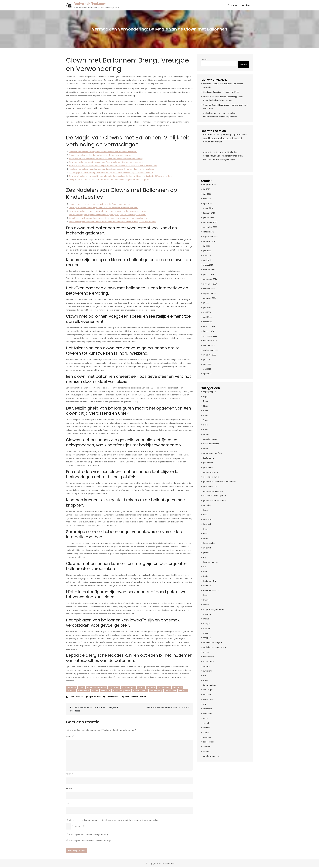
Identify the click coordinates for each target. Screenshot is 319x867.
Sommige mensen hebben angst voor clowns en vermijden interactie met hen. (103, 207)
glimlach (151, 687)
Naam (69, 774)
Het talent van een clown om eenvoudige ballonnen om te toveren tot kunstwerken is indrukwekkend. (113, 165)
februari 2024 (209, 326)
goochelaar (208, 467)
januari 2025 (208, 274)
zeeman (206, 746)
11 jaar (205, 401)
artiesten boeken (210, 439)
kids (204, 567)
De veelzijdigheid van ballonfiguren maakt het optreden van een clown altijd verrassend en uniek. (111, 172)
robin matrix (208, 656)
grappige (207, 505)
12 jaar (205, 406)
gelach (141, 687)
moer (205, 633)
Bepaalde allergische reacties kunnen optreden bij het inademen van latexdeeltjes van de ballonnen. (112, 221)
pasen (206, 652)
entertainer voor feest (213, 453)
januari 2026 (208, 217)
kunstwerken (83, 691)
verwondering (156, 691)
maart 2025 (208, 265)
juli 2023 (206, 359)
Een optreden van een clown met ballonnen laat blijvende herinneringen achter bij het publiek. (110, 179)
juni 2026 (207, 194)
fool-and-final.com (90, 3)
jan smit (206, 552)
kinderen (71, 691)
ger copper (208, 462)
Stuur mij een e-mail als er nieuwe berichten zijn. (90, 840)
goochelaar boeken (211, 472)
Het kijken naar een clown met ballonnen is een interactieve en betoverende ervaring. (106, 158)
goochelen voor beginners (214, 496)
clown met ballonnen (96, 687)
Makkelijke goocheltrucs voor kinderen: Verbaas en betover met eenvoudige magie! (225, 138)
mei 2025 (207, 255)
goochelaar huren (211, 477)
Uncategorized (113, 697)
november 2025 (210, 227)
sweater (206, 666)
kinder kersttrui (209, 581)
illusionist (207, 548)
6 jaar (205, 415)
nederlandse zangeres (213, 642)
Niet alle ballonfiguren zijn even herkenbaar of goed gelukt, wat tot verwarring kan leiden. (107, 214)
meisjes (206, 623)
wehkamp (207, 708)
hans (205, 515)
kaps (205, 557)
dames (206, 448)
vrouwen (207, 694)
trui (204, 675)
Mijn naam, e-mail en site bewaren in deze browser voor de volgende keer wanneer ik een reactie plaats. (114, 820)
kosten (206, 595)
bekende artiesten (211, 444)
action (206, 434)
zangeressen (208, 742)
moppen (207, 638)
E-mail (69, 788)
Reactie (70, 736)
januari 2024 (208, 331)
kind (205, 571)
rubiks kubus (208, 661)
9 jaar (205, 429)
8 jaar (205, 425)
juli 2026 (206, 189)
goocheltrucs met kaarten (214, 500)
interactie (177, 687)
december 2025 (210, 222)
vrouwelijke (208, 690)
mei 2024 (207, 312)
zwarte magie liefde (212, 756)
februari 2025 (209, 269)
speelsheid (105, 691)
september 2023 (210, 350)
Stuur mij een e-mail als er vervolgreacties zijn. (89, 834)
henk (205, 533)
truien (205, 680)
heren (205, 538)
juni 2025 (207, 251)
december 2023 (210, 336)
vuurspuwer (208, 699)
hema (205, 529)
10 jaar (206, 396)
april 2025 (207, 260)
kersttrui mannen (210, 562)
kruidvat (206, 600)
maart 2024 (208, 322)
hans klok (207, 524)
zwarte (206, 751)
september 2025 (210, 236)
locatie (206, 604)
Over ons (232, 5)
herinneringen (164, 687)
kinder (205, 576)
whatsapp (207, 713)
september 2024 (210, 293)
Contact (246, 5)
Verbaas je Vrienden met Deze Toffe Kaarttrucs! (166, 707)
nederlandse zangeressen (214, 647)
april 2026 (207, 203)
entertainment (128, 687)
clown (81, 687)
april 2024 (207, 317)
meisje (206, 619)
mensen (206, 628)
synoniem (207, 671)
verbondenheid (140, 691)
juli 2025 (206, 246)
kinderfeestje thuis (211, 590)
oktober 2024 (209, 288)
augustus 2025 (209, 241)
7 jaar (205, 420)
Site (67, 803)
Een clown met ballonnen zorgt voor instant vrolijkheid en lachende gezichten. (103, 151)
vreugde (183, 691)
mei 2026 (207, 198)
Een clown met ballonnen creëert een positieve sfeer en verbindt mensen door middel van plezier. (111, 169)
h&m (205, 510)
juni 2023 (207, 364)
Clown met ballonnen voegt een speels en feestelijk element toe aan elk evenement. (106, 162)
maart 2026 (208, 208)
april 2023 (207, 374)
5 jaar (205, 410)
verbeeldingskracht (121, 691)
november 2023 (210, 340)
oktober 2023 (209, 345)
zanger (206, 732)
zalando (206, 727)
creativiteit (114, 687)
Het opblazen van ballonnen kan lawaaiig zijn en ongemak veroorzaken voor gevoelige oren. (108, 218)
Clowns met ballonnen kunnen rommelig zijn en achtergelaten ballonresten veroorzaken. (107, 211)
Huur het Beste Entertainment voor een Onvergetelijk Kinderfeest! (94, 709)
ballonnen (71, 687)
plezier (95, 691)
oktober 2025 (209, 232)
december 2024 (210, 279)
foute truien (208, 458)
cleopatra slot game (213, 152)
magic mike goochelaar (213, 609)
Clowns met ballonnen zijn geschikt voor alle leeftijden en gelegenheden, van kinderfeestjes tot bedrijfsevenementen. (120, 176)
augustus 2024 (209, 298)
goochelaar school (211, 486)
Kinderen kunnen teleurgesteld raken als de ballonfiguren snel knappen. (100, 204)
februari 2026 (209, 213)
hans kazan (208, 519)
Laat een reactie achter (135, 697)
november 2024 (210, 284)
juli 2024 (206, 303)
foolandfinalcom (76, 697)
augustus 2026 (209, 184)
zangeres (207, 737)
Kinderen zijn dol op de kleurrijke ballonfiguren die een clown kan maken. (100, 155)
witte (205, 718)
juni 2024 (207, 307)
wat (204, 704)
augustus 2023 (209, 355)
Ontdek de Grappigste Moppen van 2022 (221, 92)
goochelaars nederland (213, 491)
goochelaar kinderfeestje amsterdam (219, 481)
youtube (207, 723)
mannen (207, 614)
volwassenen (170, 691)
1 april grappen (209, 391)
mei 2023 (207, 369)
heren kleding (209, 543)
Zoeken (204, 59)
